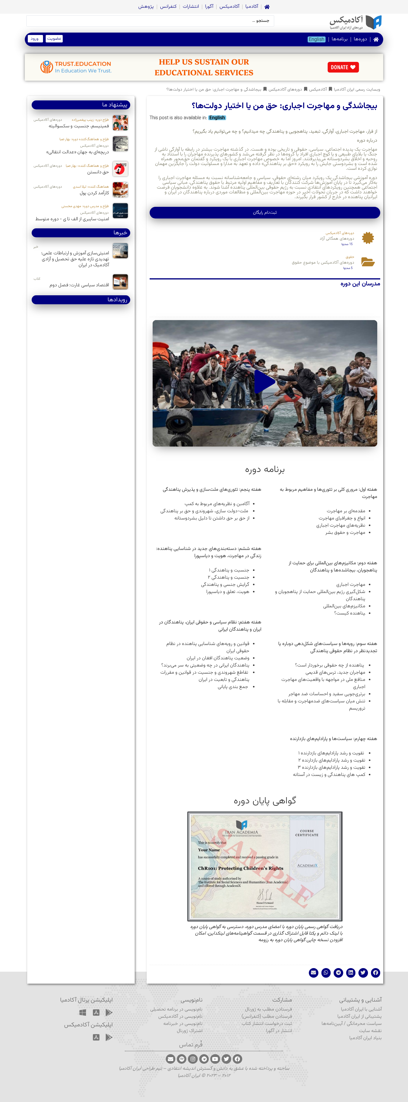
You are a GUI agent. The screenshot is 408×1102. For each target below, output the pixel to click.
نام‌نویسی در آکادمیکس (180, 1016)
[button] (265, 383)
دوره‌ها (360, 39)
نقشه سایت (370, 1031)
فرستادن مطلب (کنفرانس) (267, 1016)
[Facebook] (237, 1059)
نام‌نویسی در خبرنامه (183, 1024)
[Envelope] (170, 1059)
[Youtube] (215, 1059)
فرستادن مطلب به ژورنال (268, 1009)
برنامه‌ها (340, 39)
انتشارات (191, 6)
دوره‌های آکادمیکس (285, 90)
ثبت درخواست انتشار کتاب (267, 1024)
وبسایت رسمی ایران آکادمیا (357, 90)
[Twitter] (226, 1059)
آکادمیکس (229, 6)
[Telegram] (204, 1059)
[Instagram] (192, 1059)
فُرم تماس (191, 1045)
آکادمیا (252, 6)
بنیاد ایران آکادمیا (365, 1038)
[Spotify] (181, 1059)
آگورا (209, 6)
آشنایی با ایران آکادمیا (361, 1009)
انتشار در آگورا (279, 1031)
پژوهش (146, 6)
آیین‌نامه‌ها (332, 1024)
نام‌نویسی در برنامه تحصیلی (176, 1009)
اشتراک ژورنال (190, 1031)
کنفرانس (168, 6)
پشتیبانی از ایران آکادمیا (360, 1016)
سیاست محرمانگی (364, 1024)
